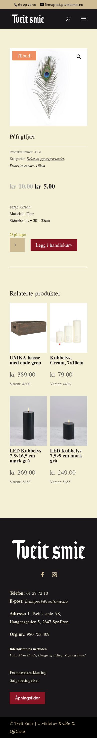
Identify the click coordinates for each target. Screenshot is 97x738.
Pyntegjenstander (22, 165)
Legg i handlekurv (54, 245)
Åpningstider (27, 698)
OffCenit (17, 731)
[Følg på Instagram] (54, 575)
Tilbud (40, 165)
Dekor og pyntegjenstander (45, 158)
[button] (78, 56)
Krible (64, 723)
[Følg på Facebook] (43, 575)
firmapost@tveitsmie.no (46, 601)
